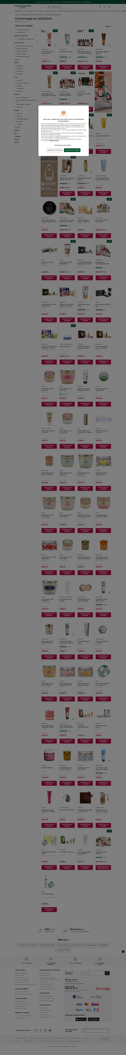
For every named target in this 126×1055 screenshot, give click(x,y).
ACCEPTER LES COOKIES (72, 150)
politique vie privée (54, 140)
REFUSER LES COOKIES (55, 150)
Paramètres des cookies (63, 145)
